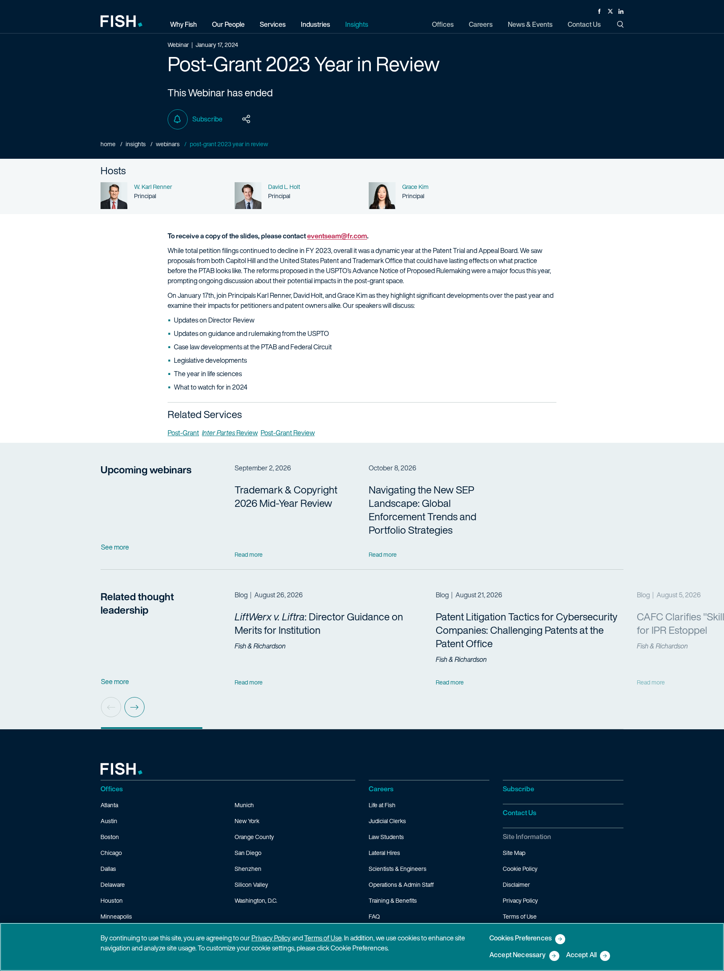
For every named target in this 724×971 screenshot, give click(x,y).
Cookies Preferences (520, 938)
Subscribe (207, 119)
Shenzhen (248, 868)
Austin (109, 820)
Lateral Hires (384, 852)
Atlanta (109, 805)
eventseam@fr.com (337, 236)
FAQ (374, 916)
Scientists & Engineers (398, 868)
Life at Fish (382, 805)
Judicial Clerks (387, 820)
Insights (136, 143)
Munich (244, 805)
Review (230, 433)
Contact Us (519, 813)
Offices (112, 789)
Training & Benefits (393, 900)
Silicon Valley (251, 884)
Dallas (108, 868)
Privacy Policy (520, 900)
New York (247, 820)
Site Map (514, 852)
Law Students (386, 836)
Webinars (168, 143)
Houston (112, 900)
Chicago (111, 852)
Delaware (113, 884)
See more (115, 547)
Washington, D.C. (256, 900)
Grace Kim (415, 186)
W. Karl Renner (153, 186)
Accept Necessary (517, 955)
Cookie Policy (520, 868)
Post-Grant (183, 433)
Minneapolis (116, 916)
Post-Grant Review (288, 433)
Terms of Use (520, 916)
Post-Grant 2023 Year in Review (229, 143)
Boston (110, 836)
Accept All (581, 955)
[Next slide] (134, 707)
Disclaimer (516, 884)
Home (108, 143)
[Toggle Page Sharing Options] (246, 119)
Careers (381, 789)
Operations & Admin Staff (401, 884)
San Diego (248, 852)
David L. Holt (284, 186)
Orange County (254, 836)
